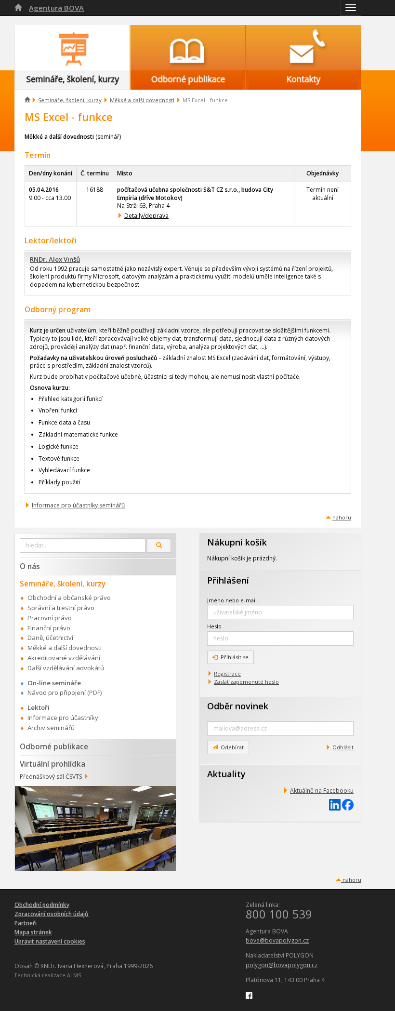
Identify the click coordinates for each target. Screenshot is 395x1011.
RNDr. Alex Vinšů (55, 259)
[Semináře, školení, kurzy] (72, 47)
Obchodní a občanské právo (69, 597)
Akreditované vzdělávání (63, 657)
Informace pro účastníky (62, 717)
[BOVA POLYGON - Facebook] (249, 995)
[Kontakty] (303, 47)
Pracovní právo (49, 617)
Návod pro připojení (56, 692)
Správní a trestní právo (60, 607)
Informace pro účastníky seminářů (78, 505)
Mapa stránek (33, 932)
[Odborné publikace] (188, 47)
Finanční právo (48, 628)
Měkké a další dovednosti (142, 100)
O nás (30, 566)
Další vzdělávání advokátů (65, 668)
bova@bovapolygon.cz (277, 940)
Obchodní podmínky (41, 905)
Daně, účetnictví (50, 637)
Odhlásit (343, 747)
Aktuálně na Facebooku (322, 790)
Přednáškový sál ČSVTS (51, 776)
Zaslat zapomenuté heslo (246, 681)
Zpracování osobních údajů (51, 914)
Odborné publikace (54, 746)
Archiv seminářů (51, 727)
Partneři (25, 923)
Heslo (214, 626)
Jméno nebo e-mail (232, 600)
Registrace (227, 673)
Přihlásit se (235, 657)
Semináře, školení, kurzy (70, 100)
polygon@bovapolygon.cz (281, 965)
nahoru (341, 517)
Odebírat (232, 747)
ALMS (74, 975)
